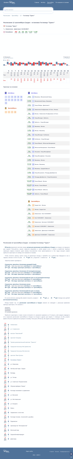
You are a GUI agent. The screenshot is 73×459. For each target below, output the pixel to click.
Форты (9, 408)
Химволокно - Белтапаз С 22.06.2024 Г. (41, 222)
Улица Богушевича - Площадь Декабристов (42, 173)
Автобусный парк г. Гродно (14, 368)
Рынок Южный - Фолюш (37, 181)
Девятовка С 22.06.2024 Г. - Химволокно (41, 235)
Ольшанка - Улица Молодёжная (39, 152)
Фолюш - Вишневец (36, 131)
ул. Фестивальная (12, 399)
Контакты (57, 451)
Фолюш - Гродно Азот (37, 209)
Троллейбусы (12, 108)
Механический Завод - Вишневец (40, 101)
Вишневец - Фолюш (36, 126)
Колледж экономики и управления (17, 390)
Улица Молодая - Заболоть (38, 118)
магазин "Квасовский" (13, 333)
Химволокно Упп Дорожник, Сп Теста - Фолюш (43, 110)
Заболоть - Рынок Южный (38, 194)
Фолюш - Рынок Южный (37, 185)
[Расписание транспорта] (12, 2)
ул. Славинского (12, 329)
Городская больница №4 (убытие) (17, 351)
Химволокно (10, 325)
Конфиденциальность (65, 451)
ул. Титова (10, 377)
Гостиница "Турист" (11, 26)
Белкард (9, 373)
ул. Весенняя (11, 395)
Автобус (43, 2)
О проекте (52, 451)
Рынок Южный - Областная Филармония (41, 143)
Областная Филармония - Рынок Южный (41, 147)
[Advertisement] (36, 45)
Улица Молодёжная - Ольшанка (39, 156)
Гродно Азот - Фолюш (37, 205)
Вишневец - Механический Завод (40, 97)
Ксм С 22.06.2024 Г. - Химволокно (39, 218)
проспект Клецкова (12, 338)
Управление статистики (14, 412)
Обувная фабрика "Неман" (14, 386)
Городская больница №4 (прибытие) (17, 347)
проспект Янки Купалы (13, 355)
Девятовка (10, 439)
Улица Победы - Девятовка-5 (38, 105)
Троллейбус (50, 2)
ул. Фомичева (11, 364)
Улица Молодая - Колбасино (38, 135)
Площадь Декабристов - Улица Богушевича (42, 177)
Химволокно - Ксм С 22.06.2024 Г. (39, 214)
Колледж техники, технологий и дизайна (18, 417)
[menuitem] (37, 2)
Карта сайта (29, 451)
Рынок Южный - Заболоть (38, 190)
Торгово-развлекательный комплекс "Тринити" (20, 342)
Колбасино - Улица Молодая (38, 139)
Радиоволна (10, 421)
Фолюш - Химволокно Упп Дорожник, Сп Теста (43, 114)
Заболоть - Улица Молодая (38, 122)
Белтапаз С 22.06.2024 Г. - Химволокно (41, 226)
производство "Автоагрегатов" (15, 426)
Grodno (6, 2)
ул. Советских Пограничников (15, 382)
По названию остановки (62, 2)
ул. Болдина (10, 404)
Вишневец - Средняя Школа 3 (39, 169)
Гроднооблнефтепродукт (14, 434)
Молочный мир (11, 430)
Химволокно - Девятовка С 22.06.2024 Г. (17, 29)
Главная (37, 2)
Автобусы (11, 93)
